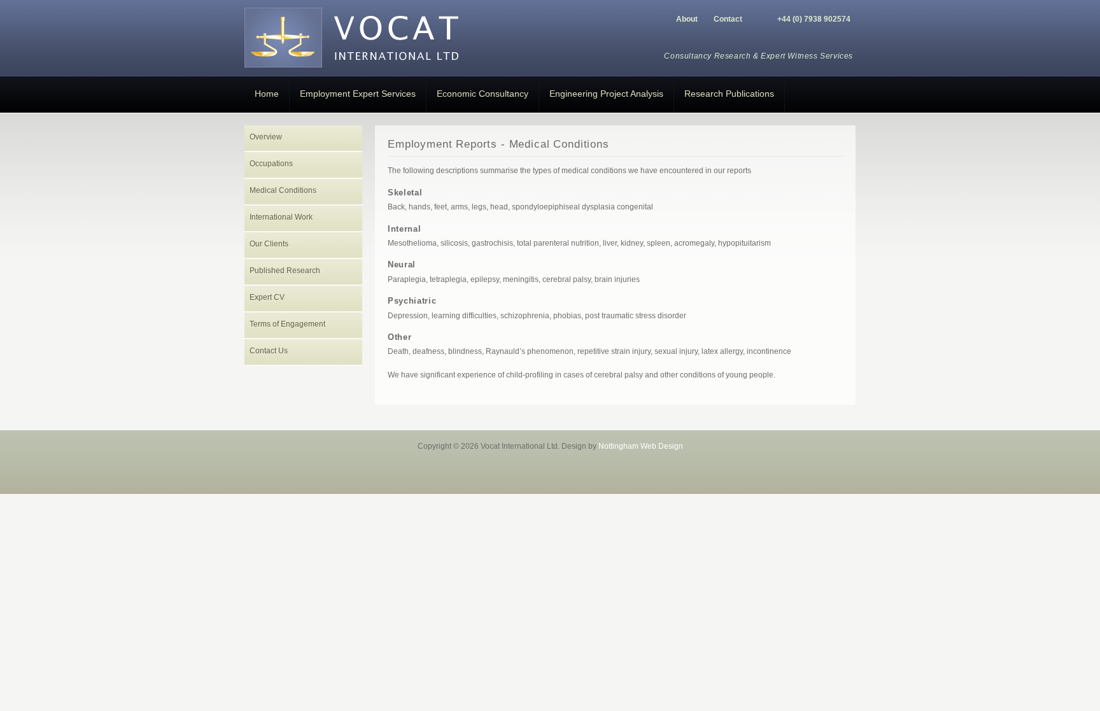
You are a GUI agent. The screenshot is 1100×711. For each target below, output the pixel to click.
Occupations (271, 163)
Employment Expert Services (358, 93)
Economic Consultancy (482, 93)
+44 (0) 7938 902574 (813, 19)
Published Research (285, 270)
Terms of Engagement (287, 324)
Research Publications (729, 93)
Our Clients (269, 243)
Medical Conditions (283, 190)
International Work (281, 217)
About (687, 19)
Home (267, 93)
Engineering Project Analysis (606, 93)
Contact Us (269, 350)
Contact (728, 19)
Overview (266, 136)
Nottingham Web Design (640, 446)
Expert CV (267, 297)
